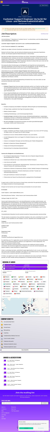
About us (3, 407)
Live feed (3, 418)
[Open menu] (1, 2)
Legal (2, 416)
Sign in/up (13, 409)
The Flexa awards (15, 411)
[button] (33, 300)
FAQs (2, 411)
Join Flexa (3, 414)
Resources (13, 407)
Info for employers (5, 413)
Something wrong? (44, 33)
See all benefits (25, 350)
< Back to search (5, 5)
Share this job (45, 5)
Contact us (3, 409)
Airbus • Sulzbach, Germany (25, 17)
